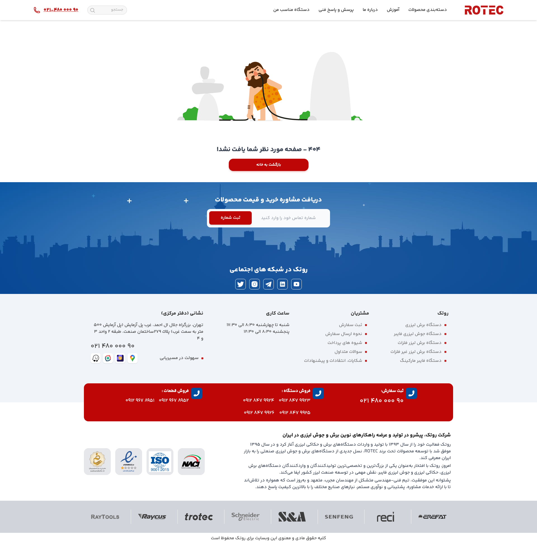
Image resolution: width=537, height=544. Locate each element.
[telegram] (268, 284)
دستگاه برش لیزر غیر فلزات (416, 351)
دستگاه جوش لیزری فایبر (418, 334)
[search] (92, 10)
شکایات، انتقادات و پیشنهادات (333, 360)
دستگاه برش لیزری (423, 325)
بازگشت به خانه (268, 165)
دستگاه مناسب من (291, 9)
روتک (240, 538)
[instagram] (254, 284)
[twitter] (240, 284)
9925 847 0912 (294, 413)
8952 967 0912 (174, 401)
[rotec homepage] (484, 10)
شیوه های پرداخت (345, 342)
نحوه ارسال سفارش (343, 334)
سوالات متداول (348, 351)
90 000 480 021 (113, 346)
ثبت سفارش (350, 325)
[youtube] (296, 284)
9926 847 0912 (259, 413)
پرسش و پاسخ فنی (336, 9)
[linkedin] (282, 284)
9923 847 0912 (294, 401)
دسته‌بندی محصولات (427, 9)
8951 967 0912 (140, 401)
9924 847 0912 (258, 401)
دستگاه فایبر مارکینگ (421, 360)
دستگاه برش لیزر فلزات (420, 342)
